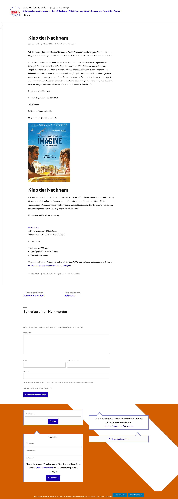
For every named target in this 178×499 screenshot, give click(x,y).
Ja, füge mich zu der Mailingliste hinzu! (38, 388)
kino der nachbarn (74, 274)
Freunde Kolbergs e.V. (34, 7)
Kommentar (27, 333)
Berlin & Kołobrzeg (59, 11)
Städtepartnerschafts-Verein (35, 11)
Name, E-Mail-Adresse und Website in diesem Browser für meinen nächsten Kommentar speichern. (59, 382)
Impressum (84, 11)
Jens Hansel (34, 44)
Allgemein (60, 274)
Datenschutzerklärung (44, 467)
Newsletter (108, 11)
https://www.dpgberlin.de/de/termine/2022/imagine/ (49, 265)
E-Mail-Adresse (73, 360)
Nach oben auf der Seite (118, 439)
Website (26, 371)
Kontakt (108, 426)
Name (26, 360)
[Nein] (176, 495)
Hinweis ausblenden (120, 494)
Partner (117, 11)
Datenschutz (96, 11)
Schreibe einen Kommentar (66, 44)
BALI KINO (33, 227)
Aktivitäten (73, 11)
